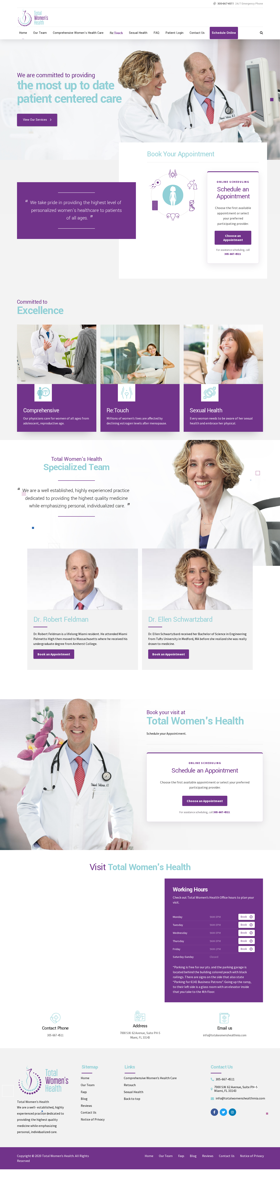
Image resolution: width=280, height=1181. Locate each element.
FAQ (156, 33)
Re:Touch (118, 411)
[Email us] (225, 1018)
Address (140, 1026)
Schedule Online (224, 33)
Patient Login (174, 33)
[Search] (261, 32)
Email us (224, 1028)
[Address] (140, 1016)
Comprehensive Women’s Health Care (78, 33)
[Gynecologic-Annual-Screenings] (56, 354)
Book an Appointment (54, 654)
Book (244, 917)
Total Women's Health (33, 1102)
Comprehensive (41, 411)
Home (23, 33)
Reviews (86, 1106)
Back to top (132, 1099)
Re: (116, 33)
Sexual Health (138, 33)
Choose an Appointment (233, 238)
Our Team (40, 33)
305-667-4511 (232, 254)
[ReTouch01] (140, 354)
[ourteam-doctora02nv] (197, 579)
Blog (84, 1099)
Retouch (130, 1085)
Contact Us (197, 33)
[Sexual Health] (223, 354)
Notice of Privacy (93, 1119)
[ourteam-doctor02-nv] (82, 579)
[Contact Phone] (55, 1018)
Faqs (84, 1092)
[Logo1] (43, 1080)
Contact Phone (55, 1028)
